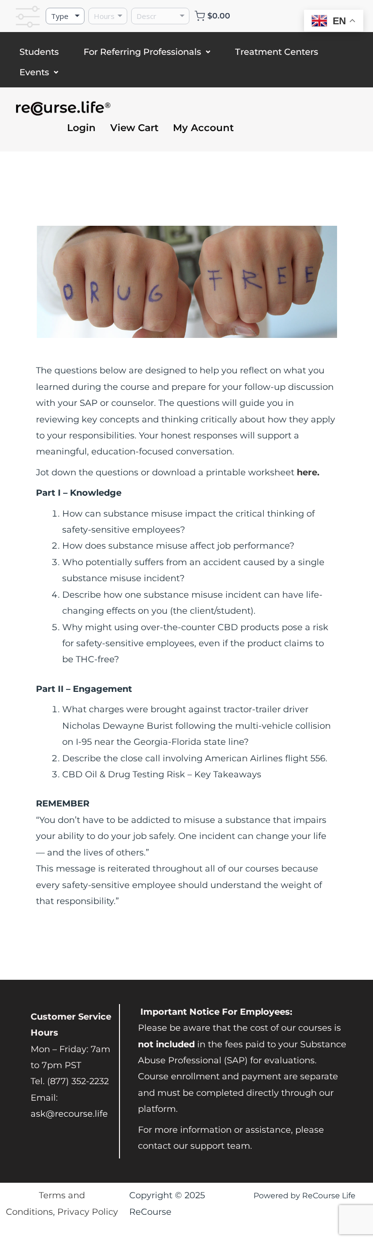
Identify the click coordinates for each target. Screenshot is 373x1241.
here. (308, 472)
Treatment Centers (276, 52)
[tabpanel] (186, 567)
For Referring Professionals (142, 52)
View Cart (134, 128)
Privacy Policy (87, 1212)
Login (81, 128)
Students (39, 52)
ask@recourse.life (69, 1113)
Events (34, 72)
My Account (203, 128)
